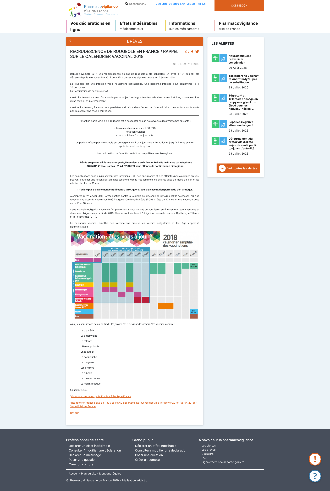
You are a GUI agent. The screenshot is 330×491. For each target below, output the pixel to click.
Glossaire (174, 4)
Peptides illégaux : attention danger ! (241, 123)
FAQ (182, 4)
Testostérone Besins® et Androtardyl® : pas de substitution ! (244, 79)
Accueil (73, 473)
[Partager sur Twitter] (197, 52)
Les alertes (208, 445)
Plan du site (88, 473)
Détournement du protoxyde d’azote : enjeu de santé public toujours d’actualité (243, 143)
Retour (74, 413)
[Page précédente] (70, 41)
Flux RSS (201, 4)
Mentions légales (110, 473)
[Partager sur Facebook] (192, 52)
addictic (142, 480)
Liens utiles (161, 4)
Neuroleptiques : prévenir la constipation (240, 59)
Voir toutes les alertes (242, 168)
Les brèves (208, 449)
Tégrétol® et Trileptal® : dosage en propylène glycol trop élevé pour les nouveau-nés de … (243, 102)
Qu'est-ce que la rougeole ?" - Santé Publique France (101, 396)
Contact (190, 4)
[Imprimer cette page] (187, 52)
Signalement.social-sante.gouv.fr (222, 462)
